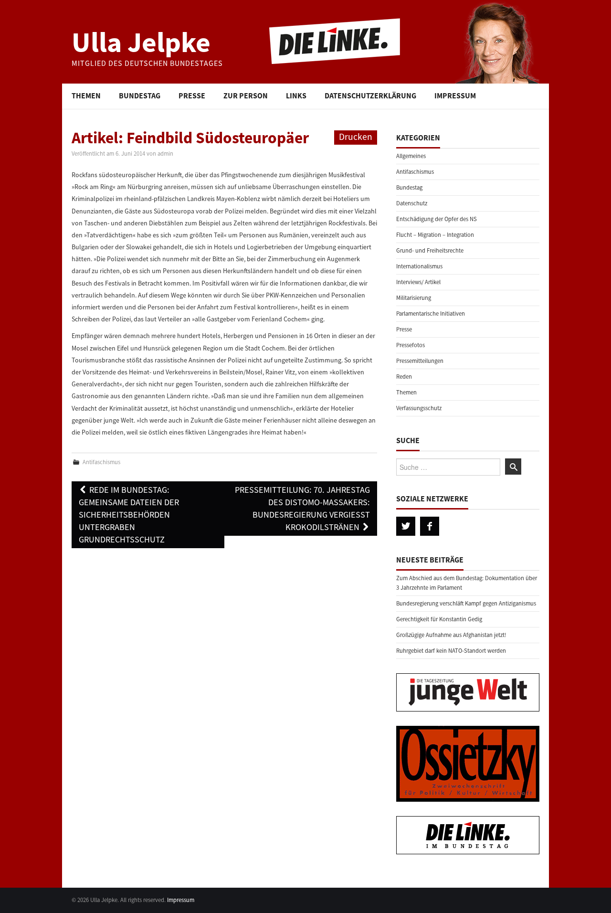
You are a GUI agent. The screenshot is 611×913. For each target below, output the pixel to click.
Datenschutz (411, 203)
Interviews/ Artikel (418, 282)
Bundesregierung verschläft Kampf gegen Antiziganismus (466, 603)
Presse (192, 95)
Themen (86, 95)
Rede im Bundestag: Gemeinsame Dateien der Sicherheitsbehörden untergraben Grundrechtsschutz (129, 514)
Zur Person (245, 95)
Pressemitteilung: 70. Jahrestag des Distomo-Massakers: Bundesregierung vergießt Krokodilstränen (302, 508)
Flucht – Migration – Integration (435, 234)
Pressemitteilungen (419, 360)
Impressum (455, 95)
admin (165, 153)
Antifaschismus (101, 462)
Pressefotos (410, 345)
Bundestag (139, 95)
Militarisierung (413, 297)
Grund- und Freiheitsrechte (430, 250)
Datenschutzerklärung (370, 95)
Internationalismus (419, 266)
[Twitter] (405, 526)
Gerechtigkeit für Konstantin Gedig (439, 619)
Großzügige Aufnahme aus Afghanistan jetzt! (451, 634)
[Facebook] (429, 526)
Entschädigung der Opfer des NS (436, 219)
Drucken (355, 136)
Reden (404, 376)
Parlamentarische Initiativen (430, 313)
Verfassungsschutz (419, 408)
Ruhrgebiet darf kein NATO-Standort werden (451, 650)
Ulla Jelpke (141, 42)
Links (296, 95)
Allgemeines (411, 155)
